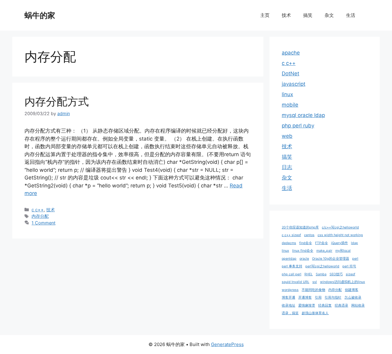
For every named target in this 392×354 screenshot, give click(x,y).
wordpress (290, 290)
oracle (304, 259)
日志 (287, 167)
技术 (286, 15)
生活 (350, 15)
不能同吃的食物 (313, 290)
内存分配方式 (56, 101)
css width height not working (340, 235)
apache (291, 53)
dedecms (289, 243)
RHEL (308, 274)
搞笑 (307, 15)
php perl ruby (298, 125)
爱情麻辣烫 (306, 305)
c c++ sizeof (291, 235)
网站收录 (358, 305)
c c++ (38, 209)
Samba (321, 274)
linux (287, 94)
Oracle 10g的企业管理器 (330, 259)
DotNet (290, 73)
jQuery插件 (339, 243)
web (287, 136)
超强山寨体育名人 (315, 313)
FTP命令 (321, 243)
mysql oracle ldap (303, 115)
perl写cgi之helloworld (322, 266)
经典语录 (341, 305)
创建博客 (351, 290)
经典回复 (325, 305)
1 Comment (43, 222)
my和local (343, 251)
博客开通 (288, 297)
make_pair (324, 251)
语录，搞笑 (290, 313)
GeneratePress (227, 344)
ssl (314, 282)
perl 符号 (349, 266)
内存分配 (40, 216)
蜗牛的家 (39, 15)
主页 (265, 15)
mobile (290, 105)
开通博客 (305, 297)
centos (309, 235)
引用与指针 (333, 297)
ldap (354, 243)
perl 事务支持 (292, 266)
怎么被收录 (353, 297)
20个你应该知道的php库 (300, 227)
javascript (293, 84)
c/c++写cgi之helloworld (340, 227)
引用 (318, 297)
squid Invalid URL (295, 282)
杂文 (329, 15)
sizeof (350, 274)
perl (355, 259)
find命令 (305, 243)
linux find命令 (302, 251)
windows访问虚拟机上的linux (342, 282)
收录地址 (288, 305)
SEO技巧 (336, 274)
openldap (289, 259)
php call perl (291, 274)
